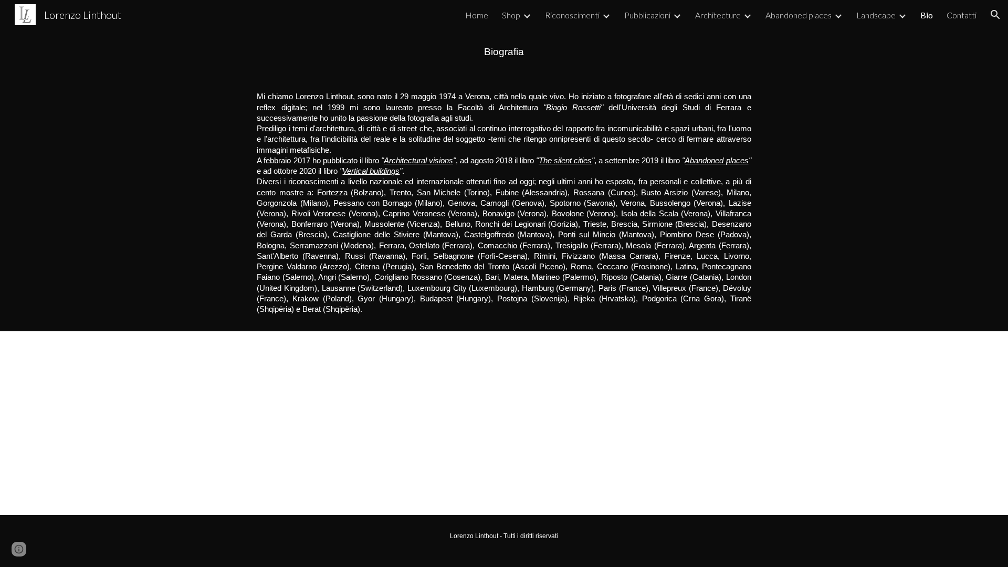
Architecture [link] (718, 15)
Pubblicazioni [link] (647, 15)
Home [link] (476, 15)
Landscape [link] (876, 15)
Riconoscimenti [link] (572, 15)
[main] (504, 52)
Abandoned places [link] (798, 15)
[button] (995, 14)
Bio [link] (926, 15)
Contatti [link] (961, 15)
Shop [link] (511, 15)
